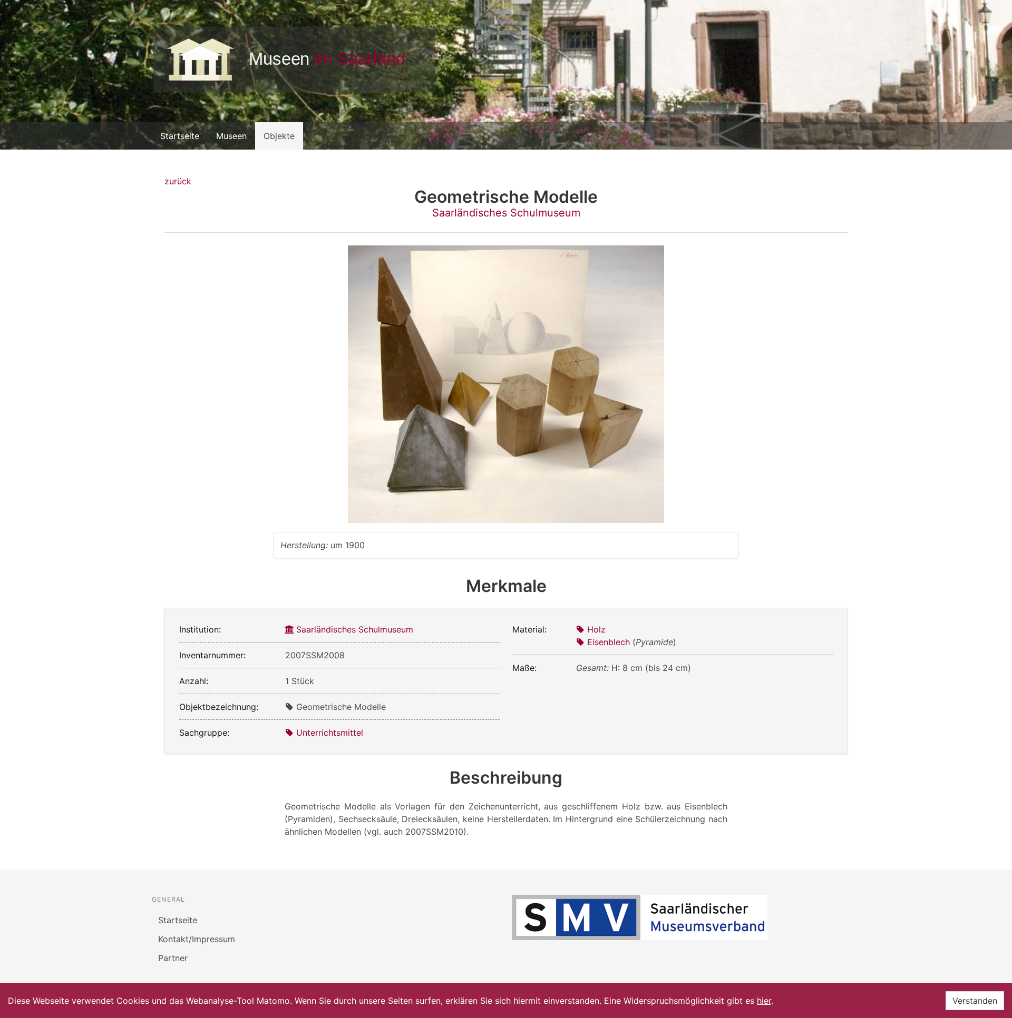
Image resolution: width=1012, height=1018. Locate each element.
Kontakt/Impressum (196, 939)
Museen (231, 136)
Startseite (179, 136)
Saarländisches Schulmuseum (506, 212)
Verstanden (974, 1000)
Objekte (279, 136)
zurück (177, 181)
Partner (173, 958)
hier (764, 1000)
